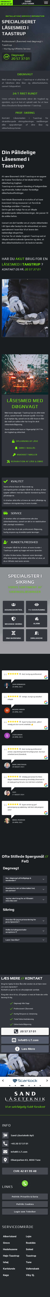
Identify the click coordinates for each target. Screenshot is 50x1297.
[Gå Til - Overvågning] (36, 607)
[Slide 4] (28, 1085)
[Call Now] (25, 1183)
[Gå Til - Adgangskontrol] (13, 607)
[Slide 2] (15, 1085)
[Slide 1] (9, 1085)
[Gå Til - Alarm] (36, 621)
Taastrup (13, 166)
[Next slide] (47, 1080)
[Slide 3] (21, 1085)
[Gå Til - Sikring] (13, 621)
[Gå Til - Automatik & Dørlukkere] (36, 635)
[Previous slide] (3, 1080)
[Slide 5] (34, 1085)
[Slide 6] (40, 1085)
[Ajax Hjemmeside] (25, 1080)
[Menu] (46, 2)
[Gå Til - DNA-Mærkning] (13, 635)
